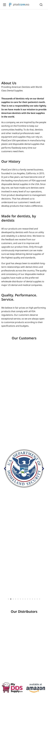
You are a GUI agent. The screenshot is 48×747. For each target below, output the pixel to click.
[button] (5, 468)
